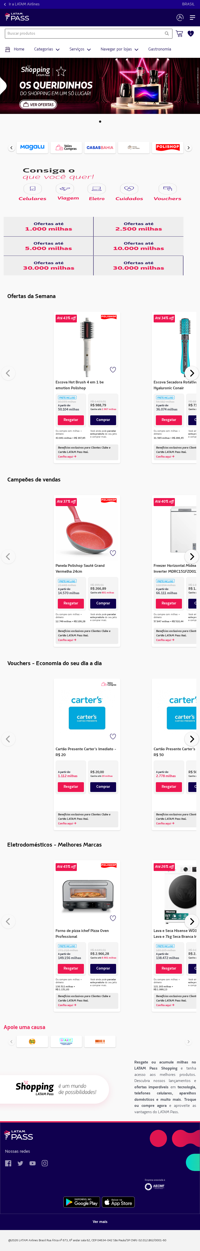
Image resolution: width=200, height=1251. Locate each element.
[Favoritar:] (113, 370)
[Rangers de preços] (49, 226)
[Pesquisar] (166, 33)
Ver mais (100, 1222)
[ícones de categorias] (32, 189)
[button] (100, 121)
